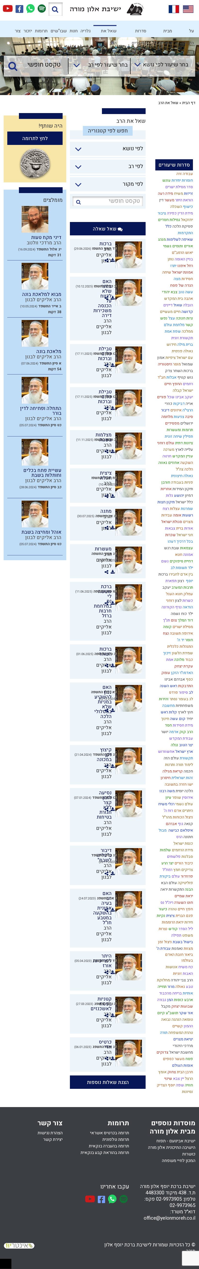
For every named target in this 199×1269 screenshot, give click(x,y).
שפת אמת (172, 331)
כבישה (172, 830)
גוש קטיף (184, 377)
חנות (74, 31)
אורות (188, 528)
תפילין (187, 436)
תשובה (175, 633)
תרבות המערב (182, 587)
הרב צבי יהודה (181, 980)
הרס (178, 837)
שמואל (187, 364)
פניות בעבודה (181, 482)
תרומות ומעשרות (179, 430)
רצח (165, 509)
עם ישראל (184, 358)
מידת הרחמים (182, 850)
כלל (168, 226)
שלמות (165, 850)
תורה (163, 1033)
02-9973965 (182, 1205)
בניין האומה (183, 259)
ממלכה (187, 331)
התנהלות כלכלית (179, 646)
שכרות (170, 535)
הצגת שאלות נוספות (108, 1082)
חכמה (188, 771)
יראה (163, 889)
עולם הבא (168, 883)
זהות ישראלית (182, 778)
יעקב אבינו (183, 397)
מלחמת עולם (173, 325)
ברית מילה (184, 344)
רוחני (169, 600)
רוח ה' (168, 811)
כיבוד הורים (183, 863)
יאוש (188, 253)
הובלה (187, 305)
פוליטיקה (185, 883)
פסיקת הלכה (182, 226)
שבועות (186, 1006)
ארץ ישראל (183, 751)
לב (190, 692)
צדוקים (162, 1052)
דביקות (178, 404)
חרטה (166, 456)
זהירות (163, 699)
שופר (176, 797)
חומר (188, 640)
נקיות (160, 916)
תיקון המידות (182, 489)
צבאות (169, 528)
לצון (178, 600)
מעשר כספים (173, 1059)
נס (161, 902)
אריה (189, 404)
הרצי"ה (187, 410)
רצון (180, 581)
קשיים (177, 1026)
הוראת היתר (183, 200)
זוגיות (177, 973)
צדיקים (186, 870)
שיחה (166, 272)
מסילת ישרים (182, 627)
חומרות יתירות (182, 180)
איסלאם (186, 830)
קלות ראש (168, 712)
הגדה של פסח (181, 285)
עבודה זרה (184, 174)
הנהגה (176, 1019)
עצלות (174, 509)
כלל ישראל (184, 502)
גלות (169, 495)
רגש (167, 548)
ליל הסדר (185, 929)
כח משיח (185, 967)
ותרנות (169, 765)
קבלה (177, 390)
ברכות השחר (182, 371)
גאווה (162, 463)
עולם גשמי (183, 804)
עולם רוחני (165, 443)
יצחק (175, 1006)
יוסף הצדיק (165, 1085)
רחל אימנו (184, 266)
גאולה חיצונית (181, 476)
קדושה (187, 312)
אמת (169, 660)
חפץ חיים (185, 909)
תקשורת (186, 758)
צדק (168, 371)
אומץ (161, 1072)
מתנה (106, 511)
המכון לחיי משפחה (178, 1160)
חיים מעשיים (170, 312)
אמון (160, 358)
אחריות (166, 489)
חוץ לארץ (185, 712)
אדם (177, 811)
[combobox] (159, 66)
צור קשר (16, 32)
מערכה (168, 450)
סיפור (183, 692)
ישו (190, 784)
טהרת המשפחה (180, 1033)
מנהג (161, 239)
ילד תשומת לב (181, 568)
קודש (172, 929)
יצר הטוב (185, 745)
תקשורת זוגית (181, 338)
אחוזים (173, 463)
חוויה (188, 1085)
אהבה (188, 299)
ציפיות (170, 358)
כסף (189, 679)
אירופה (187, 633)
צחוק (171, 1072)
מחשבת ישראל (180, 1052)
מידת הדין (185, 213)
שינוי (167, 1079)
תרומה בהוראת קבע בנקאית (105, 1152)
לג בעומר (185, 699)
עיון (168, 797)
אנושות (171, 967)
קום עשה (177, 719)
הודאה (187, 607)
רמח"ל (167, 870)
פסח (188, 1059)
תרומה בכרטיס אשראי (109, 1133)
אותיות (187, 993)
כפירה (171, 213)
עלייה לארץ (183, 450)
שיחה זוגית (173, 436)
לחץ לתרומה (35, 138)
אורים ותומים (182, 246)
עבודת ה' (163, 948)
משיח (178, 193)
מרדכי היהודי (182, 1046)
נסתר (173, 699)
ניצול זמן (164, 942)
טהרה (172, 909)
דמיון (188, 495)
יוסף (188, 581)
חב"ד (161, 377)
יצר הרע (167, 863)
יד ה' (180, 640)
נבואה (165, 1019)
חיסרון (165, 778)
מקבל (165, 1006)
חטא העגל (173, 594)
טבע (189, 987)
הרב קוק (185, 732)
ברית (179, 528)
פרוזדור (186, 876)
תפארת (171, 581)
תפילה (175, 935)
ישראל (187, 390)
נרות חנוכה (184, 318)
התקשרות (176, 889)
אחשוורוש (165, 751)
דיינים (167, 305)
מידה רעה (165, 193)
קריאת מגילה (172, 771)
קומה (167, 627)
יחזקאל (186, 220)
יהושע (178, 495)
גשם (164, 561)
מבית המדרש (165, 32)
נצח (165, 633)
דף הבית (188, 103)
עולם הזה (171, 758)
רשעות (187, 515)
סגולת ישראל (171, 522)
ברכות (163, 574)
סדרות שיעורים (139, 32)
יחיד (189, 719)
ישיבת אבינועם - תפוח (175, 1141)
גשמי (166, 246)
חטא (178, 555)
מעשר (169, 200)
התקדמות (185, 233)
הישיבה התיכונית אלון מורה (171, 1147)
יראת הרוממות (172, 922)
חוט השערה (183, 902)
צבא (176, 1079)
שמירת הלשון (182, 653)
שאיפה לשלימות (179, 239)
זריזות (188, 193)
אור (190, 1013)
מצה (177, 279)
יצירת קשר (53, 1139)
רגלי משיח (165, 804)
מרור (170, 987)
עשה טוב (185, 292)
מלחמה (166, 417)
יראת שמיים (183, 896)
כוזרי (168, 404)
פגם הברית (184, 916)
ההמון (188, 1026)
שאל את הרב (108, 32)
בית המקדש (173, 299)
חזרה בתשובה (175, 784)
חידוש (171, 344)
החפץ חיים (172, 384)
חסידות (187, 279)
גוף (180, 824)
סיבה (188, 417)
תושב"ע (171, 1013)
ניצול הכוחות (182, 817)
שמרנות (186, 509)
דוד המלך (185, 620)
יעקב (166, 587)
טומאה (187, 1019)
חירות (188, 922)
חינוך (164, 719)
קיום (160, 1013)
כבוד (188, 660)
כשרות (187, 600)
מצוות (188, 948)
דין (161, 200)
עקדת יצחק (183, 666)
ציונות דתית (183, 443)
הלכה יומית (184, 791)
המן (169, 1000)
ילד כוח (186, 614)
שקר (182, 1013)
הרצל (188, 1079)
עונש (166, 180)
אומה (176, 515)
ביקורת (165, 876)
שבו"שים (58, 31)
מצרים (187, 522)
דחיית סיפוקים (181, 561)
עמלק (187, 594)
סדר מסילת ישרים (178, 187)
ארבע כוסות (183, 1000)
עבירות (166, 515)
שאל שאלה (105, 228)
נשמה (175, 614)
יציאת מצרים (182, 1039)
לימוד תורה (184, 765)
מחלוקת (163, 980)
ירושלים (186, 423)
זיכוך (166, 653)
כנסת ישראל (183, 843)
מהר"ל (166, 817)
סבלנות (187, 857)
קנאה (188, 824)
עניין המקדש (182, 456)
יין (182, 1079)
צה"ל (179, 469)
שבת (175, 548)
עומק (165, 673)
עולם (175, 876)
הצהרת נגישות (50, 1133)
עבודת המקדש (180, 738)
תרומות (41, 31)
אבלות (171, 377)
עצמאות (186, 548)
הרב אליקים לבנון (104, 326)
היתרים (187, 811)
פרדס (173, 692)
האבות (187, 973)
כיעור (162, 909)
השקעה (186, 463)
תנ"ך (166, 620)
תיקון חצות (166, 502)
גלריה (86, 31)
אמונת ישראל (182, 272)
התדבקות (185, 686)
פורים (161, 397)
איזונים (175, 410)
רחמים (187, 384)
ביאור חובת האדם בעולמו (179, 957)
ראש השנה (168, 686)
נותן (170, 259)
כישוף (187, 207)
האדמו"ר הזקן (181, 673)
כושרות (188, 1154)
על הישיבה (187, 32)
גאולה (179, 987)
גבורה (161, 1000)
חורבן (165, 482)
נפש (163, 318)
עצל (171, 318)
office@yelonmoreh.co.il (169, 1218)
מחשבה (168, 706)
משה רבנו (166, 791)
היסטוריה (164, 364)
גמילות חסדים (168, 220)
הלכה (188, 469)
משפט (187, 935)
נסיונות (187, 1092)
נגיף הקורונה (171, 607)
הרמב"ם (177, 253)
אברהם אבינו (174, 679)
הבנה (188, 889)
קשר (188, 325)
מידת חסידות (182, 725)
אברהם (171, 824)
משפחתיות (184, 706)
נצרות (162, 929)
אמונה (187, 555)
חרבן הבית (184, 1072)
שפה (179, 1085)
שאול (177, 305)
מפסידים (171, 423)
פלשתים (173, 857)
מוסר (176, 364)
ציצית (170, 916)
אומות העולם (182, 1065)
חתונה (187, 837)
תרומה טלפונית (115, 1139)
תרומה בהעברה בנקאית (109, 1146)
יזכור (28, 31)
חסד (168, 725)
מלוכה (178, 660)
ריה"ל (168, 902)
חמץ (176, 870)
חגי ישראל (184, 535)
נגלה (174, 745)
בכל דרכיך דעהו (180, 541)
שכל (170, 397)
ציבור (161, 213)
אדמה (173, 732)
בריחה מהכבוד (170, 993)
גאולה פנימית (182, 351)
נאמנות (177, 948)
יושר (164, 732)
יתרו (172, 266)
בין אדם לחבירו (180, 574)
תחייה (161, 987)
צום (173, 620)
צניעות (178, 417)
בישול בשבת (182, 942)
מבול (162, 830)
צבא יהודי (169, 292)
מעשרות (103, 548)
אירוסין (187, 797)
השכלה (175, 207)
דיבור (164, 410)
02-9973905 (169, 1199)
